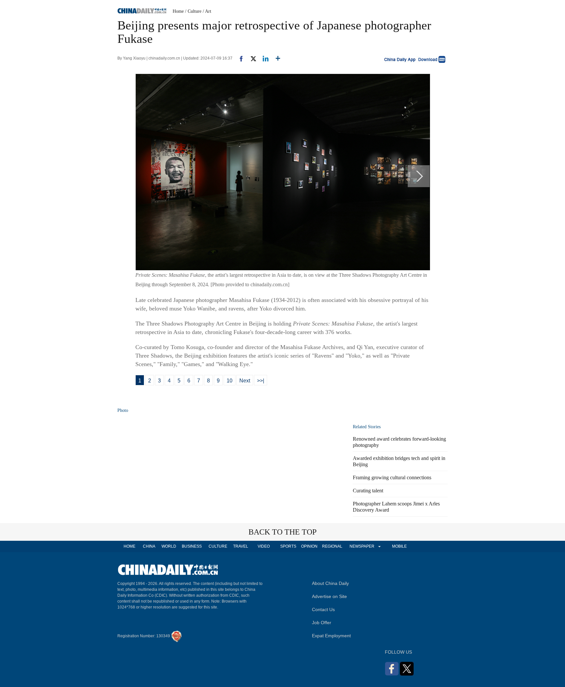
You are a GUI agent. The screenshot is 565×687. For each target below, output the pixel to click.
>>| (260, 380)
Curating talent (368, 490)
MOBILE (399, 546)
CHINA (149, 546)
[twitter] (250, 58)
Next (244, 380)
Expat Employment (331, 635)
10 (229, 380)
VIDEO (264, 546)
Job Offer (321, 622)
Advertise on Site (329, 596)
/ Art (207, 11)
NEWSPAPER (362, 546)
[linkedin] (263, 58)
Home (178, 11)
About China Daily (330, 583)
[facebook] (238, 58)
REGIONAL (332, 546)
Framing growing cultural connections (392, 477)
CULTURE (218, 546)
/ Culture (193, 11)
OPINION (309, 546)
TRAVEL (240, 546)
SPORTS (288, 546)
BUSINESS (192, 546)
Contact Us (323, 609)
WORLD (169, 546)
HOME (129, 546)
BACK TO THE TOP (282, 532)
